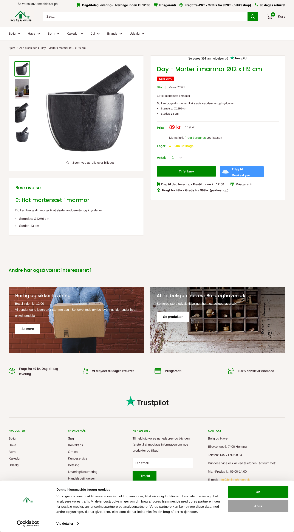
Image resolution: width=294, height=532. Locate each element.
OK (258, 492)
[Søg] (253, 16)
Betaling (73, 465)
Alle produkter (28, 47)
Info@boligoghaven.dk (234, 479)
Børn (51, 33)
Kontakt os (75, 445)
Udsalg (134, 33)
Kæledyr (73, 33)
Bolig (12, 33)
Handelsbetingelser (81, 478)
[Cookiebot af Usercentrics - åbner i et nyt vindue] (28, 523)
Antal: (161, 157)
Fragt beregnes (195, 137)
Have (31, 33)
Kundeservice (77, 458)
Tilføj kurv (186, 171)
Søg (71, 438)
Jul (93, 33)
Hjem (12, 47)
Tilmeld (144, 476)
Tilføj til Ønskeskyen (241, 172)
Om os (73, 452)
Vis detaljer (64, 523)
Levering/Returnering (82, 472)
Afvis (258, 506)
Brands (112, 33)
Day (159, 87)
